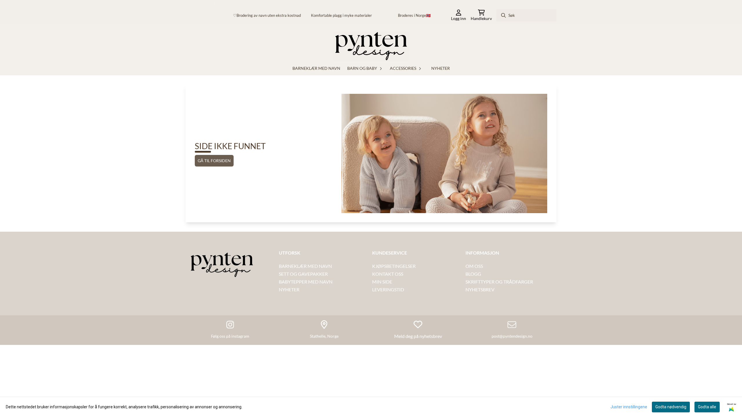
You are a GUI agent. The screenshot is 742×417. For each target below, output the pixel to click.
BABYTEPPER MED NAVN (305, 281)
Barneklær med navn (316, 68)
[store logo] (371, 46)
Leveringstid (388, 289)
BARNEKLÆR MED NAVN (305, 266)
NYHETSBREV (479, 289)
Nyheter (440, 68)
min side (382, 281)
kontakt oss (388, 274)
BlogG (473, 274)
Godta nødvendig (670, 407)
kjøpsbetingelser (394, 266)
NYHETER (289, 289)
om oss (474, 266)
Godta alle (707, 407)
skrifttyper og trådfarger (499, 281)
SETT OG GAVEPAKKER (303, 274)
